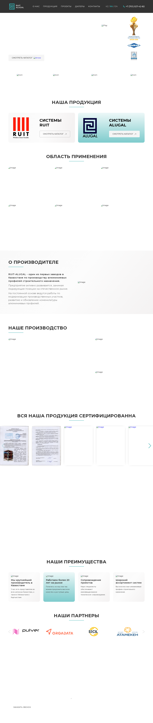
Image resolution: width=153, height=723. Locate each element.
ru (111, 6)
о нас (36, 6)
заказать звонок (22, 707)
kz (107, 6)
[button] (149, 445)
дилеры (80, 6)
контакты (94, 6)
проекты (66, 6)
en (116, 6)
